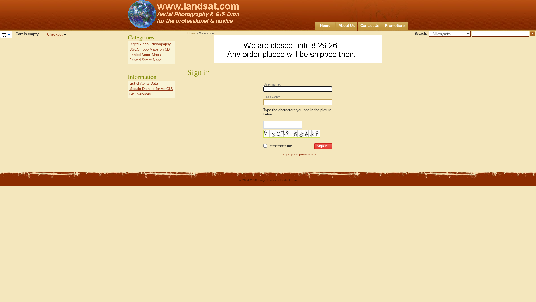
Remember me (281, 146)
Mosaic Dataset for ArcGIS (151, 89)
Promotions (395, 25)
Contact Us (369, 25)
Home (325, 25)
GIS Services (140, 94)
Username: (272, 84)
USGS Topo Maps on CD (149, 49)
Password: (271, 97)
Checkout (55, 34)
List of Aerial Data (143, 83)
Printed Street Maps (145, 60)
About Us (347, 25)
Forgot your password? (297, 154)
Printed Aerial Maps (145, 55)
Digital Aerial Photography (150, 44)
